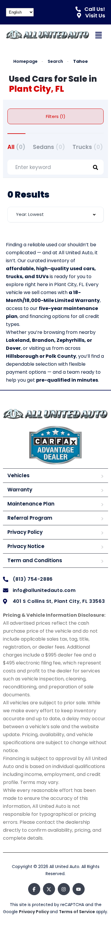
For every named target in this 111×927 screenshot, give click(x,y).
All (16, 147)
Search (55, 61)
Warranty (19, 489)
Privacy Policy (25, 532)
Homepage (25, 61)
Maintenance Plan (30, 503)
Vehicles (18, 475)
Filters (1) (55, 116)
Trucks (88, 147)
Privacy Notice (25, 546)
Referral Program (29, 517)
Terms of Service (77, 912)
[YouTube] (79, 889)
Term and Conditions (34, 560)
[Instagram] (64, 889)
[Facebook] (34, 889)
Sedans (49, 147)
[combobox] (55, 214)
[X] (49, 889)
